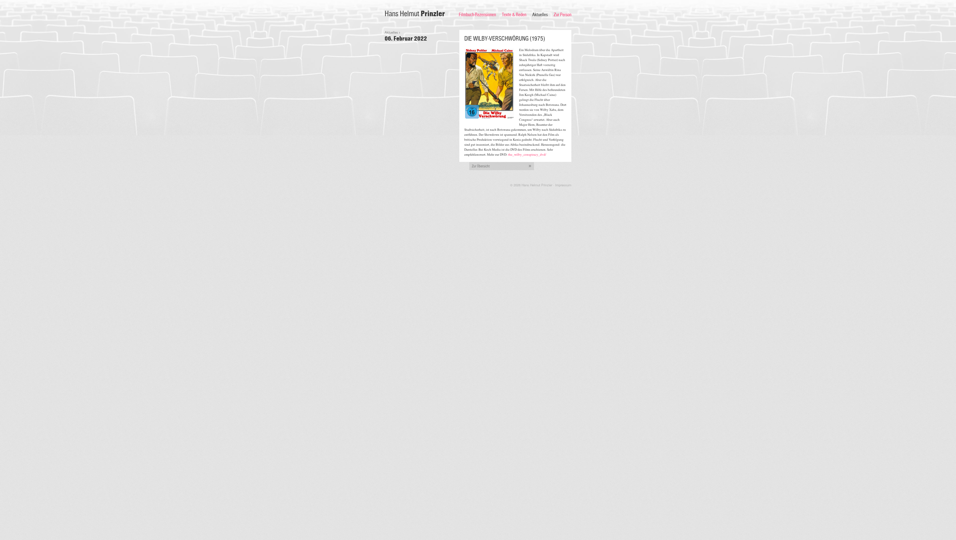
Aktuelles (540, 14)
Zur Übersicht (481, 166)
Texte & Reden (514, 14)
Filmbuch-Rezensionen (477, 14)
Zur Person (562, 14)
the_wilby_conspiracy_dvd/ (527, 154)
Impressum (563, 185)
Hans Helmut (415, 13)
